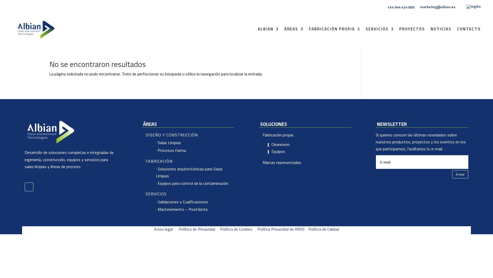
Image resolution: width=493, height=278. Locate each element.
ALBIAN (265, 29)
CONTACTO (469, 29)
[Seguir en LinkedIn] (29, 187)
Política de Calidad (323, 229)
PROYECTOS (412, 29)
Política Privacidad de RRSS (281, 229)
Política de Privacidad (197, 229)
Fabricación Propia (332, 29)
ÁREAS (291, 29)
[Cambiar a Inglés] (474, 8)
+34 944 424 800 (400, 7)
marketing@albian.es (437, 7)
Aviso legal (163, 229)
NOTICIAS (441, 29)
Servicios (377, 29)
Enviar (460, 174)
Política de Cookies (236, 229)
